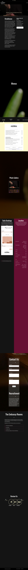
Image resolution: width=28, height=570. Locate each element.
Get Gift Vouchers (20, 27)
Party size (3, 381)
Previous (0, 10)
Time (2, 395)
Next (27, 10)
